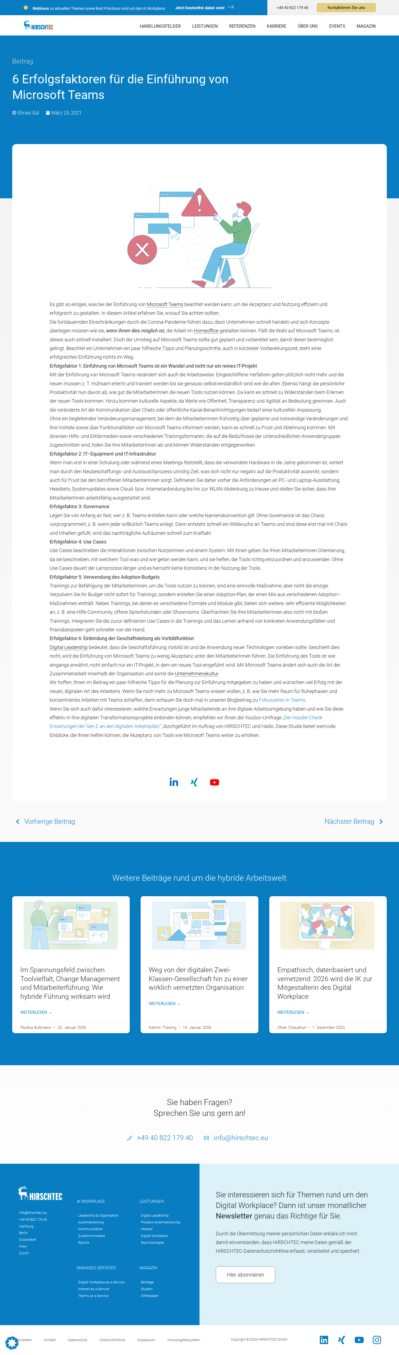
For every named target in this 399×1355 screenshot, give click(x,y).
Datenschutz (77, 1340)
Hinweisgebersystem (183, 1340)
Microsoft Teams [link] (165, 304)
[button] (12, 1343)
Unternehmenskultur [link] (196, 673)
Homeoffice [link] (206, 330)
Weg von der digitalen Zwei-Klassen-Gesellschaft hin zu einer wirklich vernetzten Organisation (198, 978)
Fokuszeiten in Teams (282, 700)
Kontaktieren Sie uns (346, 7)
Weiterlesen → (36, 1012)
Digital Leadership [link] (69, 647)
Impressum (146, 1340)
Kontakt (50, 1340)
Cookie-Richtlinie (112, 1340)
